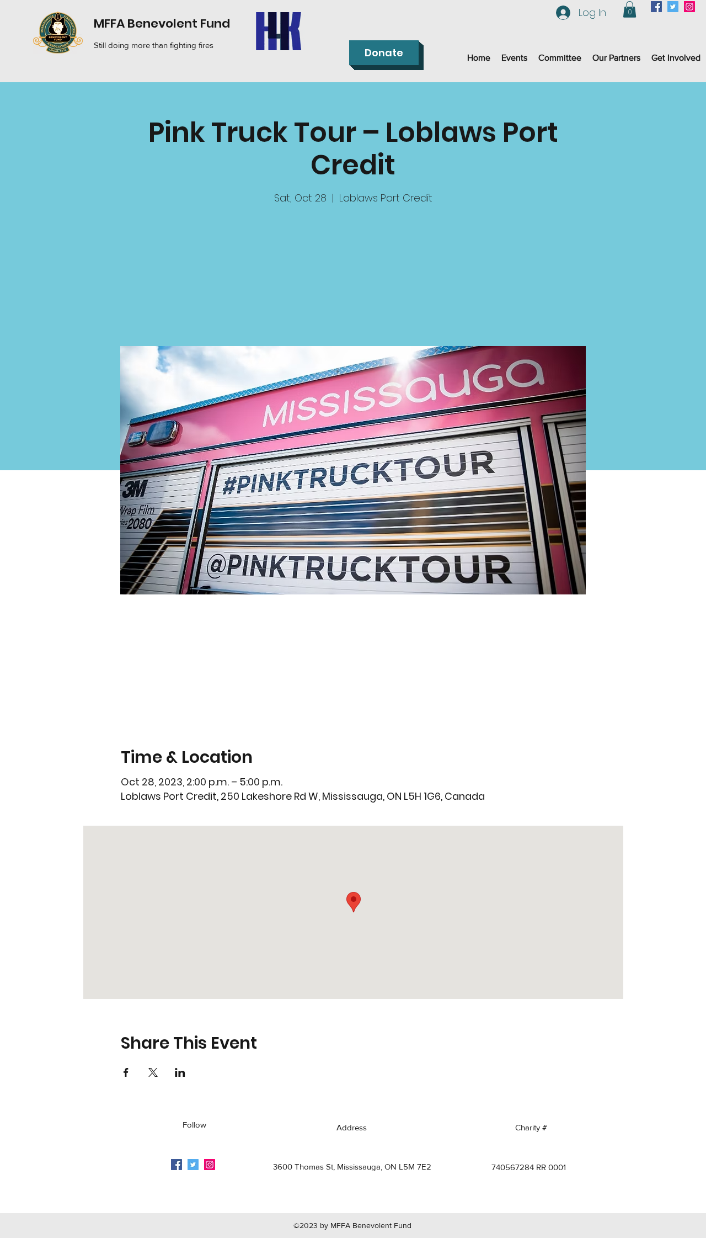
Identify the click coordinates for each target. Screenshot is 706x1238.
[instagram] (689, 6)
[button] (630, 9)
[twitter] (672, 6)
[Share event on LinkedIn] (180, 1072)
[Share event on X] (153, 1072)
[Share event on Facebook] (126, 1072)
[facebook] (656, 6)
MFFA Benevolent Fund (162, 23)
